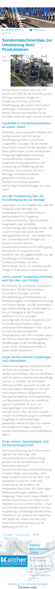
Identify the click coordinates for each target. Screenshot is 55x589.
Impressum (22, 535)
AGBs (36, 535)
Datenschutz (11, 538)
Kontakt (8, 535)
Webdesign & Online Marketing (26, 584)
